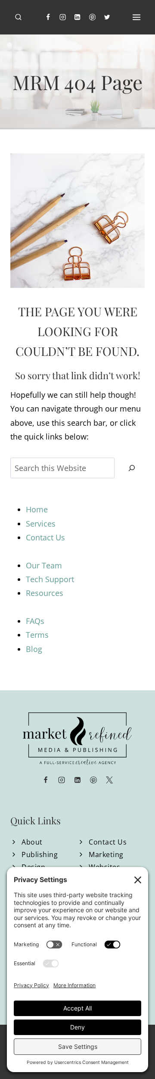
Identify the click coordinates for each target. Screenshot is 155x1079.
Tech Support (50, 579)
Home (37, 509)
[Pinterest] (92, 17)
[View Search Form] (18, 17)
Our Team (44, 565)
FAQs (35, 621)
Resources (44, 593)
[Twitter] (107, 17)
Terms (37, 635)
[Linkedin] (77, 17)
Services (41, 523)
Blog (34, 649)
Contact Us (45, 537)
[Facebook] (48, 17)
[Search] (132, 468)
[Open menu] (136, 17)
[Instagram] (62, 17)
